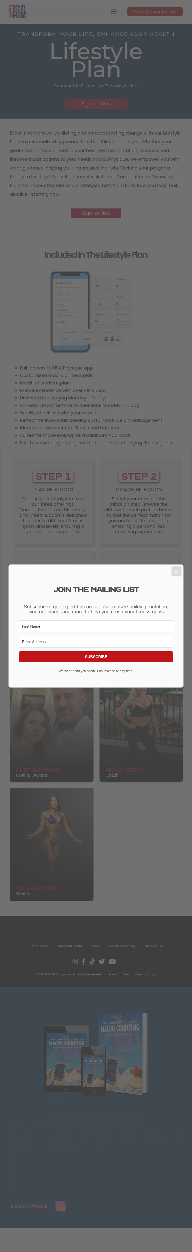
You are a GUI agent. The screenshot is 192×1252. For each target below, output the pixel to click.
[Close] (177, 571)
